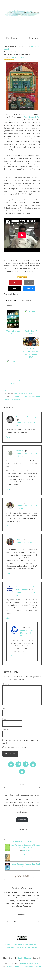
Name (5, 708)
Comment (7, 684)
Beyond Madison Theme (30, 963)
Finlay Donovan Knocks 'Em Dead (25, 864)
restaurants (8, 399)
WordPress (28, 966)
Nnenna (19, 503)
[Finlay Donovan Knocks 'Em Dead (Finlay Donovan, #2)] (7, 869)
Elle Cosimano (26, 866)
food (38, 396)
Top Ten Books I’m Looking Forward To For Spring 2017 (31, 353)
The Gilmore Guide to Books (22, 13)
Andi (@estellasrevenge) (27, 417)
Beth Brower (26, 850)
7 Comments (8, 391)
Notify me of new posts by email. (18, 747)
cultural (32, 396)
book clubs (15, 396)
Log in (38, 966)
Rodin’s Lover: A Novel (13, 382)
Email (5, 719)
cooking (24, 396)
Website (5, 730)
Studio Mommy (24, 958)
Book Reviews (19, 394)
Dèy (25, 855)
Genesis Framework (14, 966)
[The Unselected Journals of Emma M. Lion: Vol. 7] (7, 850)
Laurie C (19, 539)
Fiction (22, 57)
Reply (8, 437)
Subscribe (22, 820)
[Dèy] (7, 860)
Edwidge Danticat (26, 857)
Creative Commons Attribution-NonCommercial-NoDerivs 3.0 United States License (22, 944)
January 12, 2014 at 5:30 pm (26, 633)
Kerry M (19, 451)
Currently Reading (22, 841)
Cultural (14, 57)
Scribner (19, 52)
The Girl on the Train (13, 332)
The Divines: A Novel (31, 332)
